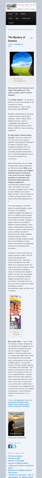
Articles (23, 14)
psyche (21, 404)
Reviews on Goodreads (16, 461)
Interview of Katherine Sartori (18, 463)
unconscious (18, 406)
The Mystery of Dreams (16, 38)
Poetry (11, 18)
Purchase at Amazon (15, 456)
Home (10, 14)
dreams (16, 404)
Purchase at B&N (14, 458)
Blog (17, 18)
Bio (17, 14)
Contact (11, 23)
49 (31, 38)
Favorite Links (26, 18)
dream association (18, 402)
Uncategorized (19, 400)
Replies (26, 406)
